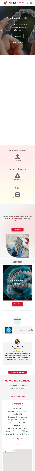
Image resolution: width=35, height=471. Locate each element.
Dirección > (17, 179)
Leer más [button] (17, 362)
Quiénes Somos (17, 150)
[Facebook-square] (17, 439)
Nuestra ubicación (17, 169)
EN (20, 3)
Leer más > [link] (17, 36)
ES (23, 3)
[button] (27, 3)
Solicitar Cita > (17, 198)
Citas (17, 188)
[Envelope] (22, 439)
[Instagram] (13, 439)
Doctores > (17, 160)
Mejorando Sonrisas (17, 380)
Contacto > (17, 403)
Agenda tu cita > (17, 42)
